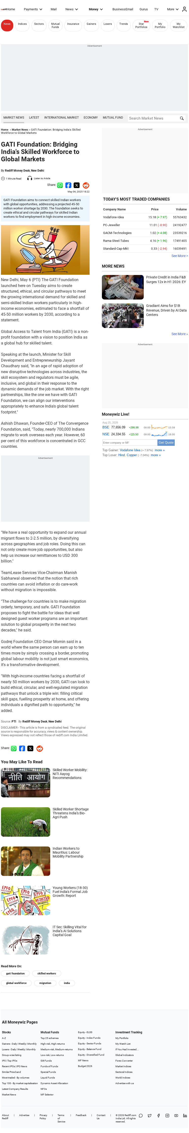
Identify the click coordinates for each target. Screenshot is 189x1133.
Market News (13, 117)
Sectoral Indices (123, 1072)
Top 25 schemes (50, 1038)
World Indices (122, 1077)
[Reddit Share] (85, 185)
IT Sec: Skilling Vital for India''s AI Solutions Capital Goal (70, 931)
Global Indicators (124, 1055)
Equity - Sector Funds (89, 1043)
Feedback (81, 1115)
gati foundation (15, 973)
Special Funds (48, 1072)
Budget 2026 (85, 1066)
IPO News (21, 1066)
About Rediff (5, 1117)
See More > (180, 256)
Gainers (91, 24)
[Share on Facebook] (68, 185)
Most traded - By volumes (15, 1077)
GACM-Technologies (117, 233)
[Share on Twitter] (77, 185)
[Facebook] (158, 1118)
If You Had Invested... (127, 1049)
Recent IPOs (8, 1066)
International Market (61, 117)
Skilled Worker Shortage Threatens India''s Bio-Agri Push (71, 813)
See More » (180, 334)
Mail (54, 9)
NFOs (44, 1089)
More (170, 9)
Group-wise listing (11, 1055)
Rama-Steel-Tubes (116, 241)
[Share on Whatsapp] (60, 185)
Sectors (39, 24)
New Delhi (37, 170)
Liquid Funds (48, 1077)
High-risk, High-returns (53, 1043)
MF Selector (47, 1094)
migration (45, 983)
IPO (4, 1060)
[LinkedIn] (185, 1118)
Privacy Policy (43, 1117)
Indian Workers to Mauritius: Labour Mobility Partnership (68, 852)
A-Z (4, 1038)
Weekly (22, 1043)
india (67, 983)
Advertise (24, 1115)
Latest (34, 117)
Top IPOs (12, 1060)
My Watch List (122, 1043)
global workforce (16, 983)
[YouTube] (176, 1118)
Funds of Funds (49, 1066)
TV (156, 9)
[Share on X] (150, 1118)
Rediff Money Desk (17, 170)
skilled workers (46, 973)
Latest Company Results (15, 1089)
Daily (14, 1043)
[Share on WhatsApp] (141, 1118)
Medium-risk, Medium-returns (57, 1049)
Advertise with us (124, 1083)
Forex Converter (124, 1060)
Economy (91, 117)
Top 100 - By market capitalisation (20, 1083)
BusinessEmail (122, 9)
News (69, 9)
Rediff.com (130, 1115)
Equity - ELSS (85, 1032)
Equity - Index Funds (89, 1037)
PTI (14, 721)
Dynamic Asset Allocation (54, 1083)
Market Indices (123, 1066)
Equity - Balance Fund (89, 1049)
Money (93, 9)
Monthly (32, 1043)
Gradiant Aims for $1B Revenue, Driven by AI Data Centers (166, 310)
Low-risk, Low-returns (52, 1055)
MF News (83, 1060)
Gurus (144, 9)
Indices (22, 24)
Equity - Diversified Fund (91, 1054)
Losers (108, 24)
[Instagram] (167, 1118)
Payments (31, 9)
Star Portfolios (141, 25)
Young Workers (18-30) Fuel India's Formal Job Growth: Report (70, 892)
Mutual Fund (113, 117)
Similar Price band (11, 1072)
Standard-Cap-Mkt (115, 248)
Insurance (73, 24)
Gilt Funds (46, 1060)
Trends (123, 24)
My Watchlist (179, 25)
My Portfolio (160, 25)
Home (11, 9)
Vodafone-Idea (113, 217)
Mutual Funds (55, 25)
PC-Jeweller (111, 225)
